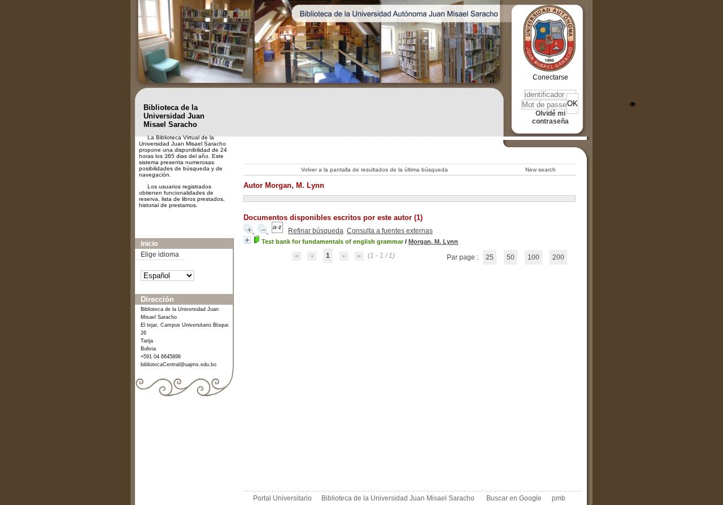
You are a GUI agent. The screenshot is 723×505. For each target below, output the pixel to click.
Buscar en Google (514, 498)
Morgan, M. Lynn (433, 241)
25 (490, 257)
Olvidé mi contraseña (550, 117)
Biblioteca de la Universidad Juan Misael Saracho (397, 498)
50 (511, 257)
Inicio (149, 244)
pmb (558, 498)
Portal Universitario (282, 498)
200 (558, 257)
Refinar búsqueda (315, 231)
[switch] (632, 104)
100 (533, 257)
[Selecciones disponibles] (278, 231)
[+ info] (247, 240)
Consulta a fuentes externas (390, 231)
